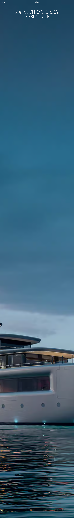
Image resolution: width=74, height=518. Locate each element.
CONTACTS (70, 2)
